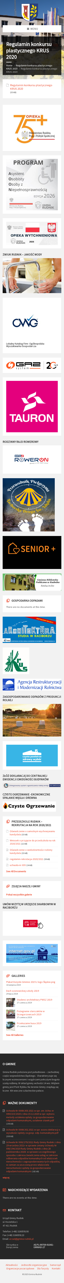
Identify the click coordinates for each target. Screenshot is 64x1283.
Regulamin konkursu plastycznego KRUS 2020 (31, 87)
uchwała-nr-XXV (18, 865)
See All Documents (16, 871)
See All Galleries (14, 1035)
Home (9, 65)
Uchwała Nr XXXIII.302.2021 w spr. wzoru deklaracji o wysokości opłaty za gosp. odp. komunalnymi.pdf (33, 1131)
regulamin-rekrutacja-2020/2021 (26, 859)
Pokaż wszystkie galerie (19, 894)
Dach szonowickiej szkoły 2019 (22, 990)
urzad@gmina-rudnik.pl (21, 1238)
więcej (6, 1177)
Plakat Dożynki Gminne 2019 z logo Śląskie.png (30, 982)
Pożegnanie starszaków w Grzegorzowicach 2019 (31, 1013)
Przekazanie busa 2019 (29, 1023)
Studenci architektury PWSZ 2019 (34, 999)
